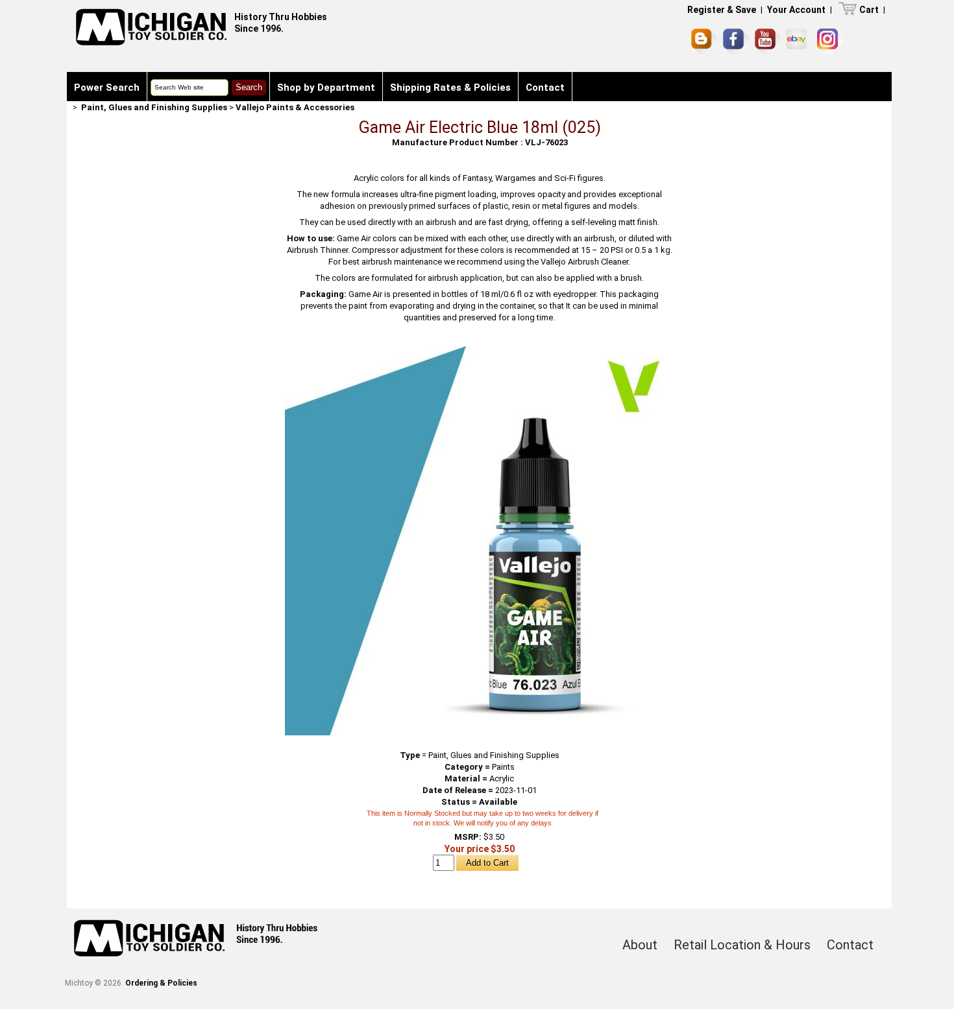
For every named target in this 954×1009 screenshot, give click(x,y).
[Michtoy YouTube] (767, 41)
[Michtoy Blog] (704, 41)
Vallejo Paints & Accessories (295, 107)
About (639, 945)
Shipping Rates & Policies (450, 87)
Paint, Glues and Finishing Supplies (154, 107)
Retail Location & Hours (742, 945)
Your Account (796, 10)
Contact (545, 87)
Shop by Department (326, 87)
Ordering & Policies (161, 983)
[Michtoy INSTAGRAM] (829, 41)
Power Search (107, 87)
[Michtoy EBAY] (798, 41)
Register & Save (721, 10)
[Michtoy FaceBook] (736, 41)
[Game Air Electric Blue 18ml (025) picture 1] (479, 351)
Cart (869, 10)
